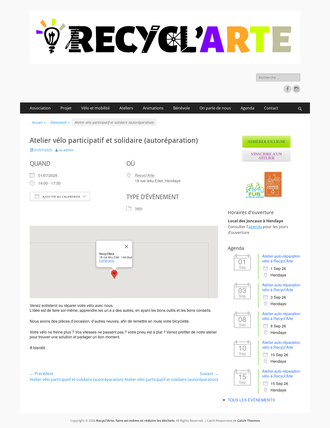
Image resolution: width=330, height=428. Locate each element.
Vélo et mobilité (95, 108)
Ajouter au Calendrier (61, 196)
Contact (271, 108)
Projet (66, 108)
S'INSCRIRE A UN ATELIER (266, 156)
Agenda (247, 108)
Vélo (139, 208)
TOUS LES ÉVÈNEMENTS (251, 400)
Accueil (38, 122)
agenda (255, 226)
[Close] (126, 246)
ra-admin (66, 150)
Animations (153, 108)
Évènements (107, 260)
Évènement (60, 122)
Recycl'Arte (144, 175)
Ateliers (126, 108)
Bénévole (181, 108)
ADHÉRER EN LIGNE (267, 142)
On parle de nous (215, 108)
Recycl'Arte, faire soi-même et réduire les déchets (135, 420)
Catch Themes (248, 420)
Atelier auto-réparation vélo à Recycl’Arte (281, 258)
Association (40, 108)
